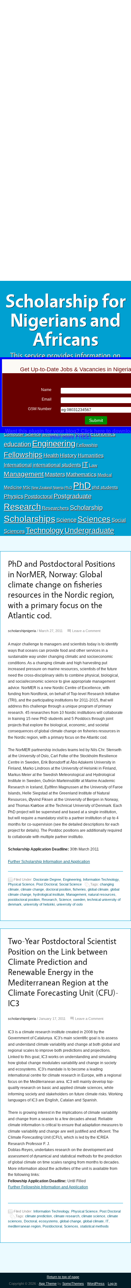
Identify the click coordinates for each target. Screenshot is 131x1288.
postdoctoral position (24, 899)
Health (51, 455)
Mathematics (81, 474)
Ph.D (68, 487)
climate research (66, 1216)
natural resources (101, 894)
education (17, 444)
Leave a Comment (86, 631)
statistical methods (94, 1226)
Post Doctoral (46, 884)
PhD (82, 485)
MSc (27, 487)
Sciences (94, 519)
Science (66, 520)
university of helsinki (39, 904)
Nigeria (58, 487)
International (18, 465)
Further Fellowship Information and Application (48, 1187)
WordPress (96, 1283)
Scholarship (86, 507)
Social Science (70, 884)
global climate (98, 889)
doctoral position (58, 889)
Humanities (91, 455)
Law (93, 465)
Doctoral (30, 1221)
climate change (32, 889)
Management (24, 474)
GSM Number (40, 409)
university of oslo (70, 904)
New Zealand (41, 487)
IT (85, 464)
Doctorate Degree (47, 879)
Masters (55, 474)
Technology (45, 530)
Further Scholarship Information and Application (49, 861)
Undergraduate (89, 530)
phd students (105, 487)
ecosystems (48, 1221)
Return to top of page (63, 1277)
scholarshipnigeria (22, 631)
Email (47, 399)
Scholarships (29, 519)
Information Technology (101, 879)
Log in (112, 1283)
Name (46, 390)
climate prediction (38, 1216)
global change (70, 1221)
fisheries (79, 889)
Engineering (53, 443)
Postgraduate (73, 496)
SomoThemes (73, 1283)
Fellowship (87, 444)
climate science (93, 1216)
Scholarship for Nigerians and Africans (65, 321)
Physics (14, 496)
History (68, 455)
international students (57, 465)
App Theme (48, 1283)
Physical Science (21, 884)
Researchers (55, 508)
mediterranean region (24, 1226)
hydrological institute (48, 894)
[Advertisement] (65, 46)
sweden (79, 899)
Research (22, 507)
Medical (105, 475)
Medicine (13, 487)
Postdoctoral (38, 496)
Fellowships (23, 455)
